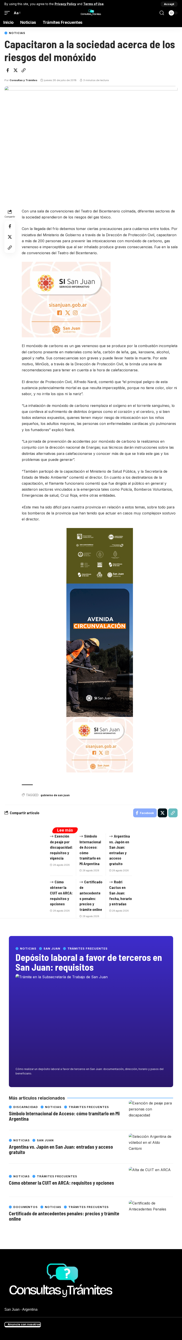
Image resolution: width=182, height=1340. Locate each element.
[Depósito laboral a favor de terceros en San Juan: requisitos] (91, 1019)
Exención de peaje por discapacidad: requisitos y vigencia (61, 847)
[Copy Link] (23, 70)
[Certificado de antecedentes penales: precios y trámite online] (151, 1213)
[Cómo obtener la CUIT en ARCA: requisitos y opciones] (151, 1180)
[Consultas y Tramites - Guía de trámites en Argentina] (91, 13)
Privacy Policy (65, 4)
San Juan (52, 948)
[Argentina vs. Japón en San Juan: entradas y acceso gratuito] (151, 1147)
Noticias (17, 33)
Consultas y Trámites (23, 80)
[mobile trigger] (8, 13)
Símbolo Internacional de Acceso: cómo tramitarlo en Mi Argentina (64, 1116)
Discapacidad (25, 1107)
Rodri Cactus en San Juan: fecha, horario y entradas (120, 893)
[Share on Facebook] (7, 70)
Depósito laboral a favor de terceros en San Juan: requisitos (89, 962)
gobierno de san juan (55, 795)
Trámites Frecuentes (87, 948)
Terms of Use (93, 4)
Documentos (25, 1207)
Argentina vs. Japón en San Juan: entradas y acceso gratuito (61, 1149)
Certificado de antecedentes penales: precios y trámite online (64, 1216)
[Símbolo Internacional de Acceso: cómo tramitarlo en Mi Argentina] (151, 1113)
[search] (161, 13)
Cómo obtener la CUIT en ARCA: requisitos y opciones (61, 893)
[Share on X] (15, 70)
